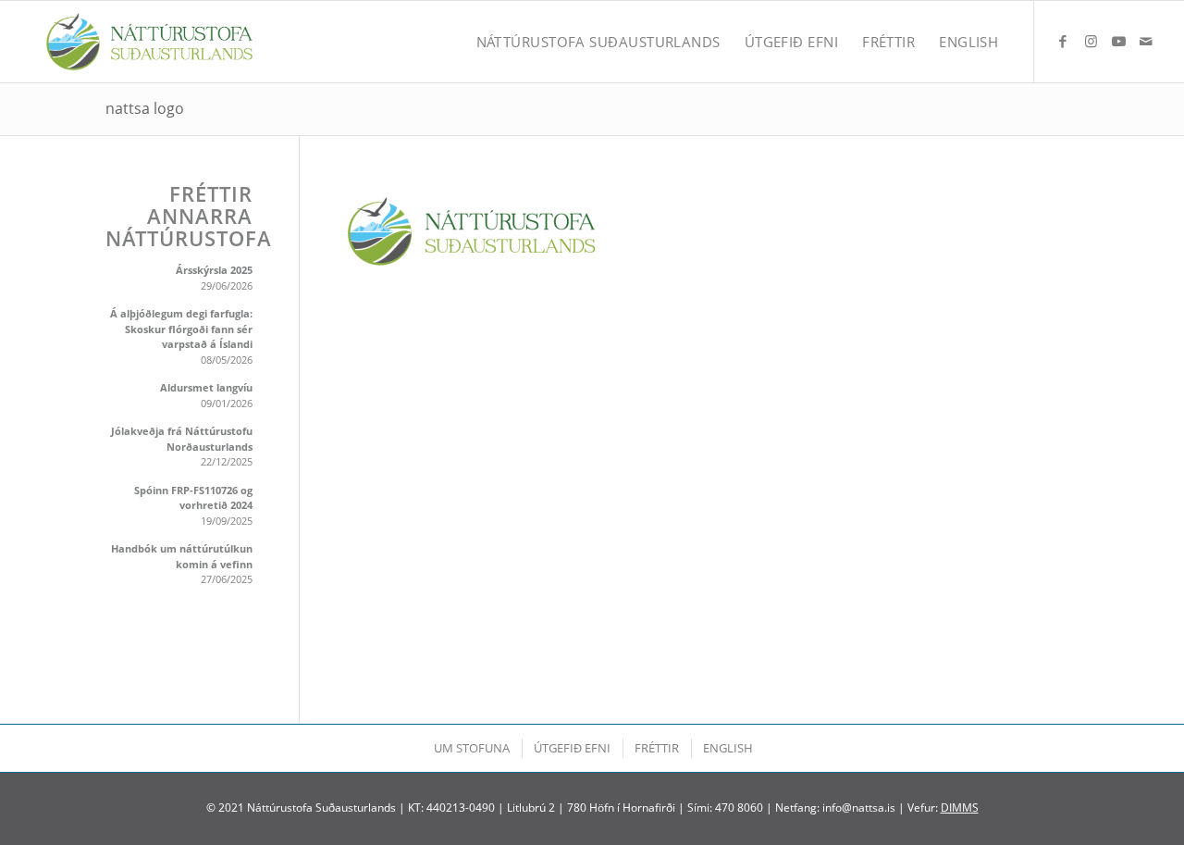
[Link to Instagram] (1090, 41)
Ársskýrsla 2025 (214, 270)
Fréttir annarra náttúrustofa (179, 216)
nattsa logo (144, 108)
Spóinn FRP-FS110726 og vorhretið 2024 (193, 498)
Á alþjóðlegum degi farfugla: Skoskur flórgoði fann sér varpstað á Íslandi (181, 328)
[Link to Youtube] (1118, 41)
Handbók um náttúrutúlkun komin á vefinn (182, 556)
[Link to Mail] (1146, 41)
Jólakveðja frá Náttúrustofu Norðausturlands (182, 439)
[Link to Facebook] (1063, 41)
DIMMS (960, 807)
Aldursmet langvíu (206, 387)
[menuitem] (598, 41)
